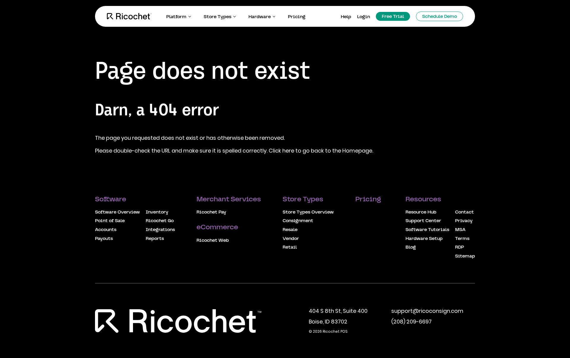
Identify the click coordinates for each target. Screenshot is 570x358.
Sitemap (465, 256)
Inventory (157, 212)
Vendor (291, 239)
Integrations (160, 230)
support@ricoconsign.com (427, 311)
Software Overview (117, 212)
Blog (411, 247)
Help (346, 17)
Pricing (296, 17)
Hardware (259, 17)
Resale (290, 230)
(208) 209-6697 (411, 321)
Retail (290, 247)
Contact (464, 212)
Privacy (464, 221)
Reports (155, 239)
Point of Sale (110, 221)
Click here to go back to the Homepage (320, 150)
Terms (462, 239)
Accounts (105, 230)
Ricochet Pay (211, 212)
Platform (176, 17)
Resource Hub (421, 212)
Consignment (298, 221)
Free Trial (393, 17)
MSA (460, 230)
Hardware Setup (424, 239)
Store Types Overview (308, 212)
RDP (459, 247)
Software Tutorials (427, 230)
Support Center (423, 221)
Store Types (217, 17)
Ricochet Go (160, 221)
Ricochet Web (213, 240)
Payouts (104, 239)
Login (363, 17)
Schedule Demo (439, 17)
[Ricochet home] (129, 16)
